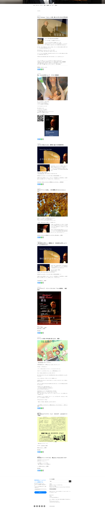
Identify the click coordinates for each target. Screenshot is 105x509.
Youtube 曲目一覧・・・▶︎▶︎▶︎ (41, 280)
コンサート (41, 5)
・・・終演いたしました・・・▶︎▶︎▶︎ (42, 466)
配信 (44, 5)
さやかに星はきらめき (41, 173)
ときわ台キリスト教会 (44, 445)
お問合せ (56, 5)
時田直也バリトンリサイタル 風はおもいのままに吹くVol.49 (51, 457)
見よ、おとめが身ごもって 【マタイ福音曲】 (48, 75)
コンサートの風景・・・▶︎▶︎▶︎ (42, 327)
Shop (50, 5)
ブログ (52, 5)
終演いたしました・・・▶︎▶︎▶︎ (42, 447)
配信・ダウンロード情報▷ (53, 486)
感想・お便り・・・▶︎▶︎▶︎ (41, 328)
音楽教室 (48, 5)
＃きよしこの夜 (45, 222)
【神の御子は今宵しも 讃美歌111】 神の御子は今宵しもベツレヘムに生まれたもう (52, 243)
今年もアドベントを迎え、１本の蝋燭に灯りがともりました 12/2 (51, 190)
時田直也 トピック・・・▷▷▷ (42, 67)
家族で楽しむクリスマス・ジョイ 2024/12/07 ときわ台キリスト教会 (52, 414)
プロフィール (37, 5)
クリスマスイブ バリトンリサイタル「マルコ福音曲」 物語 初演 (52, 289)
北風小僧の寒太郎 (40, 362)
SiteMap (50, 483)
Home (34, 5)
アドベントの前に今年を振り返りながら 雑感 (48, 338)
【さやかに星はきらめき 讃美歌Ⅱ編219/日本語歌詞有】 (50, 145)
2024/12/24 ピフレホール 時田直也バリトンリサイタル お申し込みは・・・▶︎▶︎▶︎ (50, 235)
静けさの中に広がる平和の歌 (54, 38)
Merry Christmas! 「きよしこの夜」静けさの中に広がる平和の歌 (52, 17)
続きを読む (39, 330)
